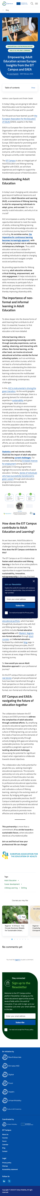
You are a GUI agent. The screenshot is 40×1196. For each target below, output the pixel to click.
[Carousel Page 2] (14, 939)
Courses (5, 1138)
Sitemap (5, 1166)
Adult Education (10, 880)
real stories (6, 678)
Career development (12, 884)
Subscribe (20, 1022)
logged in (18, 959)
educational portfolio (11, 621)
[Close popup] (34, 581)
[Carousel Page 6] (25, 939)
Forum (4, 1141)
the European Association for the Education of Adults (19, 118)
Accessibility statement (10, 1169)
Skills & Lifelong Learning (20, 50)
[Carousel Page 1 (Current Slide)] (12, 939)
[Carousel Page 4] (20, 939)
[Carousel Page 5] (22, 939)
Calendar (5, 1144)
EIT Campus (11, 160)
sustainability (17, 400)
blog (25, 642)
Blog (3, 1148)
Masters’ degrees (26, 633)
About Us (5, 1134)
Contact (4, 1151)
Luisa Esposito (13, 74)
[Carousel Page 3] (17, 939)
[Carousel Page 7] (28, 939)
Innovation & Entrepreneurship (20, 46)
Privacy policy (29, 1029)
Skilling (24, 888)
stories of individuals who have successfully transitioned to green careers (19, 475)
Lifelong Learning (11, 888)
